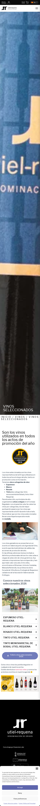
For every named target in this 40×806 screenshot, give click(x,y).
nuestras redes (21, 670)
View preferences (20, 799)
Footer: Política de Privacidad (27, 803)
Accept (20, 787)
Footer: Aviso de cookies (11, 803)
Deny (20, 793)
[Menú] (36, 8)
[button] (37, 769)
